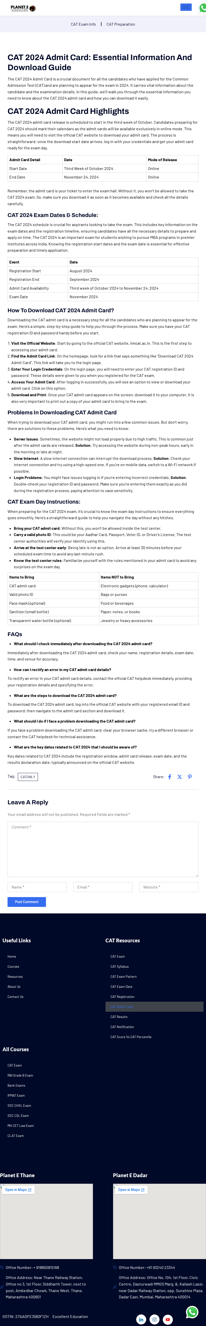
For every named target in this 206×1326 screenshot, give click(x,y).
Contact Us (15, 997)
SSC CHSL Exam (19, 1105)
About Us (14, 987)
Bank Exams (16, 1085)
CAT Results (119, 1017)
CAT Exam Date (121, 987)
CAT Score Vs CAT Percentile (131, 1037)
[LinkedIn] (189, 777)
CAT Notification (122, 1027)
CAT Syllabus (120, 966)
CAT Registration (122, 997)
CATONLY (28, 777)
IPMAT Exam (16, 1095)
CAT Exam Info (83, 24)
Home (12, 956)
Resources (15, 977)
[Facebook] (169, 777)
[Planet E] (21, 7)
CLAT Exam (16, 1136)
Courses (13, 966)
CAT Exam (118, 956)
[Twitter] (179, 777)
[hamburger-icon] (186, 7)
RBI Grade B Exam (20, 1075)
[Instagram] (154, 1319)
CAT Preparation (121, 24)
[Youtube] (168, 1320)
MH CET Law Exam (21, 1126)
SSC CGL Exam (18, 1116)
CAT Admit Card (122, 1007)
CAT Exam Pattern (124, 977)
